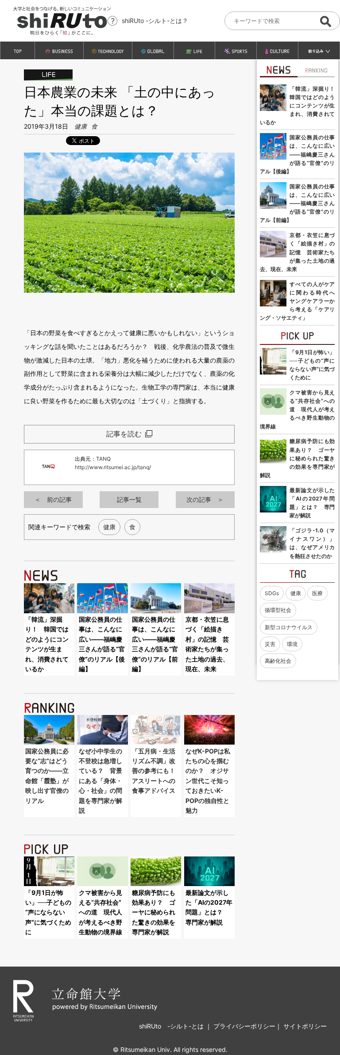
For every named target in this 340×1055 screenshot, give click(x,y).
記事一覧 (129, 499)
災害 (270, 644)
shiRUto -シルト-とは (172, 1026)
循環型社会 (278, 610)
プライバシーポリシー (244, 1026)
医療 (317, 593)
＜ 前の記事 (53, 499)
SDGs (272, 593)
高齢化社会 (278, 660)
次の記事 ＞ (205, 499)
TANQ (103, 458)
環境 (292, 644)
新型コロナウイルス (289, 627)
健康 (80, 126)
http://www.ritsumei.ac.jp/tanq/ (113, 467)
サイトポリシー (305, 1026)
